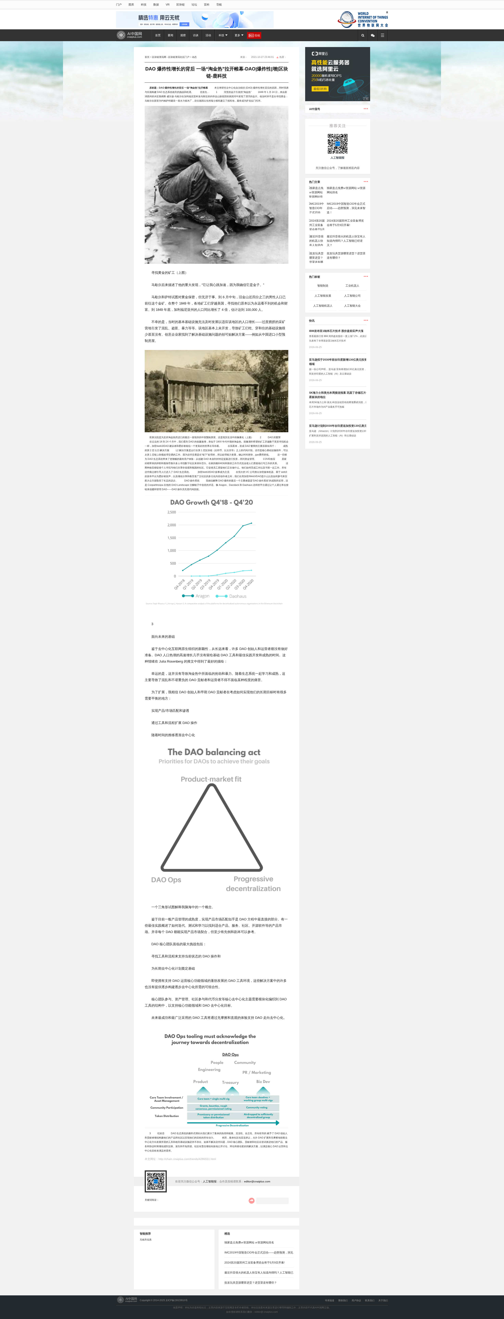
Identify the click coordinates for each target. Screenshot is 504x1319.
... (365, 107)
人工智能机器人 (323, 305)
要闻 (170, 35)
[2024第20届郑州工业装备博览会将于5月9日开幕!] (317, 220)
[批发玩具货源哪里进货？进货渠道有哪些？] (317, 253)
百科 (206, 4)
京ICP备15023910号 (177, 1300)
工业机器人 (352, 285)
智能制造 (322, 285)
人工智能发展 (323, 295)
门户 (119, 4)
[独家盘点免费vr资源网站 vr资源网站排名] (317, 188)
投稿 (257, 35)
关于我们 (383, 1300)
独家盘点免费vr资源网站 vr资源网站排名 (249, 1242)
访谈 (195, 35)
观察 (183, 35)
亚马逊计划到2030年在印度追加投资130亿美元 (338, 425)
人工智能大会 (352, 305)
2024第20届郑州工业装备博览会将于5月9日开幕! (254, 1262)
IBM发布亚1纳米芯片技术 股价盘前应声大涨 (336, 330)
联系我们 (369, 1300)
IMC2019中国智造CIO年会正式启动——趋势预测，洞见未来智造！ (346, 208)
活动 (208, 35)
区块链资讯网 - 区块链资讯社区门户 (170, 57)
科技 (143, 4)
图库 (131, 4)
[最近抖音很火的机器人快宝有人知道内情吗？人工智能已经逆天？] (317, 236)
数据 (156, 4)
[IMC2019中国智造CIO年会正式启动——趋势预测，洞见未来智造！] (317, 203)
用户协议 (356, 1300)
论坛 (194, 4)
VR (168, 4)
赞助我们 (343, 1300)
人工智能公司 (352, 295)
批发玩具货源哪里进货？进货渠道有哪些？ (250, 1282)
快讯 (312, 320)
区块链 (180, 4)
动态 (194, 57)
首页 (158, 35)
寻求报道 (329, 1300)
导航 (219, 4)
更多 (237, 35)
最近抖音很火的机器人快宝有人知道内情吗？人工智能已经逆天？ (346, 241)
